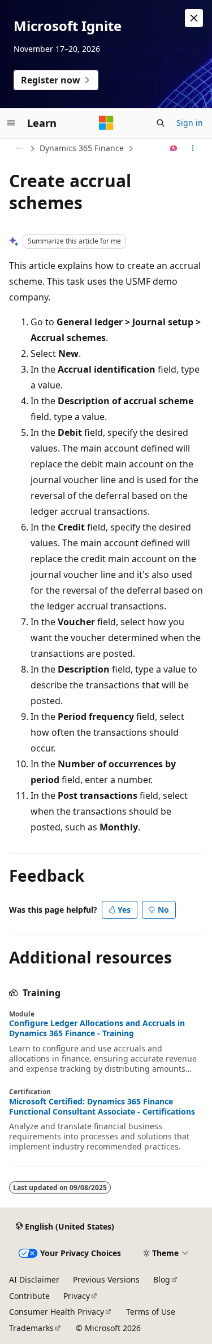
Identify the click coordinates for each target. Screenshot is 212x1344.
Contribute (29, 1295)
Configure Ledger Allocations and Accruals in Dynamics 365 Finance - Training (97, 1028)
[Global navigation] (11, 123)
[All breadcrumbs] (19, 148)
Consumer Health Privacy (56, 1311)
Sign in (189, 122)
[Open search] (160, 123)
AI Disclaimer (34, 1279)
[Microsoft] (106, 123)
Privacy (76, 1295)
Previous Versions (106, 1279)
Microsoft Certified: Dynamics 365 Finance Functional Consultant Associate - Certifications (102, 1107)
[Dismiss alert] (194, 18)
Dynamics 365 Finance (82, 148)
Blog (161, 1279)
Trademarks (31, 1328)
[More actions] (193, 148)
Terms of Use (150, 1311)
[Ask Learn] (174, 148)
